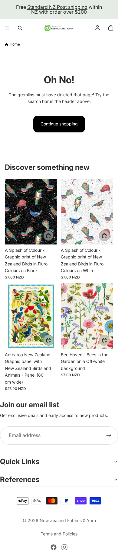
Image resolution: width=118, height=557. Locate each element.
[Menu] (7, 28)
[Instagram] (64, 547)
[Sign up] (109, 435)
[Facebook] (53, 547)
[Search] (20, 28)
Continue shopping (59, 123)
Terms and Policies (59, 533)
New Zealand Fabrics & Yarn (68, 520)
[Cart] (110, 28)
